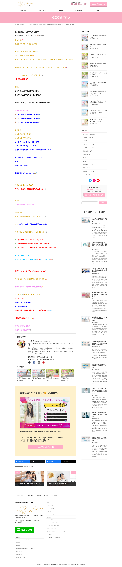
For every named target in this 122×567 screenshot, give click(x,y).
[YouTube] (44, 362)
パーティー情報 (50, 508)
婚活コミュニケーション (89, 144)
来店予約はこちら (99, 4)
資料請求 (18, 545)
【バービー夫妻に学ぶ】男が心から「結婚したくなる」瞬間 (99, 219)
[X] (30, 362)
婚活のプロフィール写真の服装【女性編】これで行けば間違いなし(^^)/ (99, 294)
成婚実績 (39, 495)
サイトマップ (19, 554)
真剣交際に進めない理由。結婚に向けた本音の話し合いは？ (99, 365)
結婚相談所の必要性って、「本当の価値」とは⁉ (67, 379)
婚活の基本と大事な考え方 (90, 134)
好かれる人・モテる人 (89, 147)
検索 (103, 202)
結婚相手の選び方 (88, 137)
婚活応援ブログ (47, 495)
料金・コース (31, 495)
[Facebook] (35, 362)
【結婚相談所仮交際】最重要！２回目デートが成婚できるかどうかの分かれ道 (99, 343)
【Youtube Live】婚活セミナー (54, 537)
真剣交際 (85, 161)
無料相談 (18, 543)
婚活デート (85, 157)
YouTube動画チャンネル (52, 520)
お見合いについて (87, 154)
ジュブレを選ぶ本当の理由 (53, 525)
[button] (45, 447)
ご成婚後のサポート (51, 534)
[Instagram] (39, 362)
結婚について (86, 168)
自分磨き (86, 141)
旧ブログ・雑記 (87, 174)
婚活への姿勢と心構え (52, 528)
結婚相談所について (26, 375)
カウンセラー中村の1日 (89, 171)
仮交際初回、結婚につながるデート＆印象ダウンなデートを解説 (99, 318)
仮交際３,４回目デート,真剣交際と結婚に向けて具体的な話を (99, 439)
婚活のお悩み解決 (41, 375)
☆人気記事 (57, 375)
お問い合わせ (19, 551)
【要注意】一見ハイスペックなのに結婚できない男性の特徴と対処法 (99, 270)
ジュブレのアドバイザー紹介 (23, 540)
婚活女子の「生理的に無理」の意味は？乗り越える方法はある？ (99, 414)
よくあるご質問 (50, 514)
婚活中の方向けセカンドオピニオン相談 (56, 531)
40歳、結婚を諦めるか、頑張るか (38, 379)
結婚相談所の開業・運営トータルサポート (25, 548)
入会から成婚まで (20, 495)
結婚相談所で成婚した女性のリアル (52, 379)
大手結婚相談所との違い (52, 522)
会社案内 (56, 495)
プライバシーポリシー (21, 557)
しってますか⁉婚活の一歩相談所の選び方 (23, 379)
